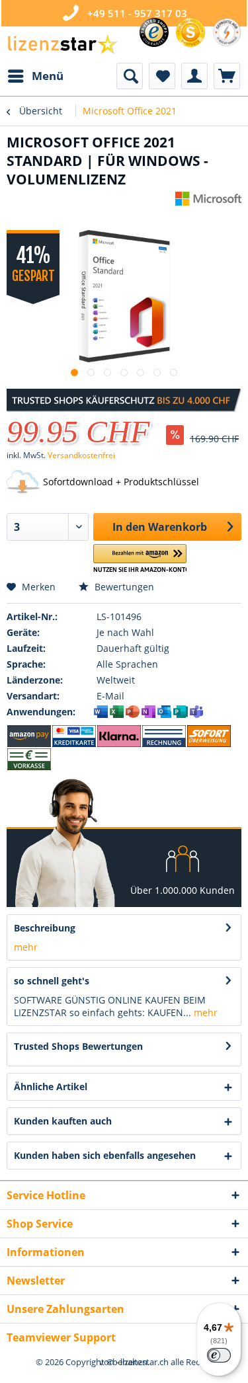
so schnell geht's (51, 980)
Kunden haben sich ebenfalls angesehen (105, 1155)
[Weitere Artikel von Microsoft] (208, 203)
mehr (26, 947)
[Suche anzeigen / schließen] (129, 76)
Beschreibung (44, 928)
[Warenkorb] (227, 76)
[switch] (219, 1355)
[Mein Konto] (194, 76)
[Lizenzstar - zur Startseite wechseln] (62, 44)
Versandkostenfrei (81, 455)
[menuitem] (35, 76)
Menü (47, 75)
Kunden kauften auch (63, 1121)
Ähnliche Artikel (50, 1086)
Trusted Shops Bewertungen (78, 1046)
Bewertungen (123, 586)
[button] (139, 559)
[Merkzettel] (162, 76)
